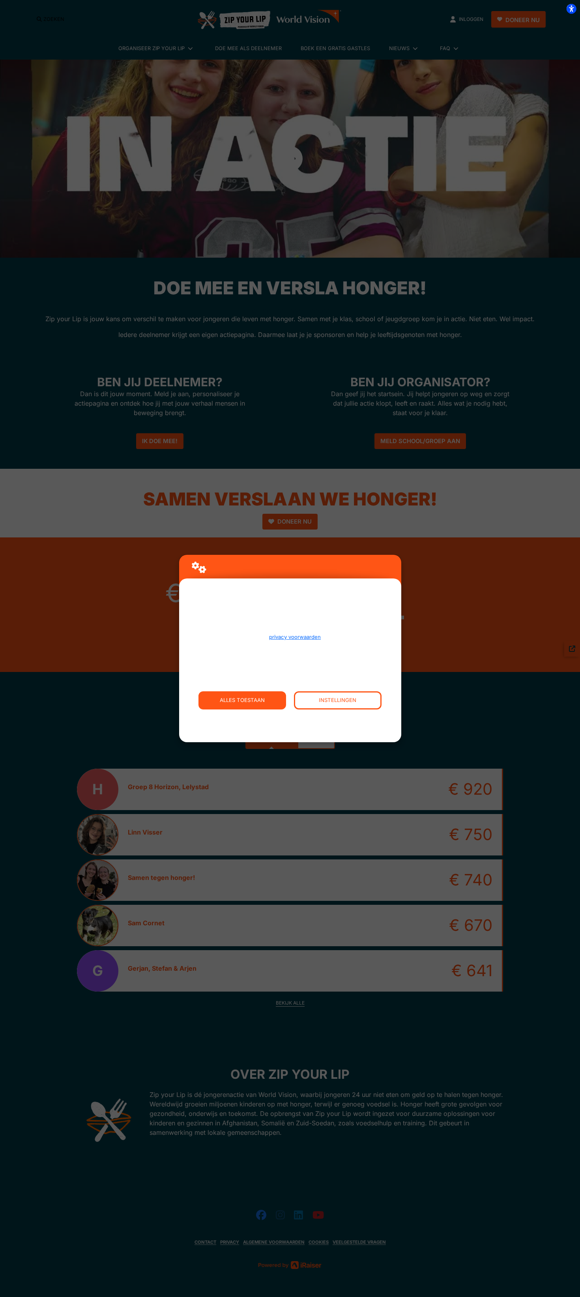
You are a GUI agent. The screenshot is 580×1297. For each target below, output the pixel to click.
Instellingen (337, 700)
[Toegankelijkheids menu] (571, 8)
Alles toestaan (242, 700)
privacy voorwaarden (295, 637)
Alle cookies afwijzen (290, 718)
